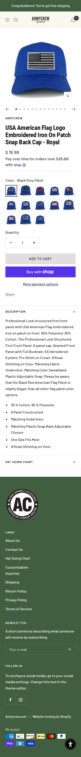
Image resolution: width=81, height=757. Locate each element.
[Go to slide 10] (52, 109)
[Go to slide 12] (60, 109)
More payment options (40, 284)
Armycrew (13, 118)
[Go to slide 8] (44, 109)
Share (10, 294)
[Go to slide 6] (36, 109)
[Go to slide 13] (64, 109)
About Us (12, 540)
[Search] (16, 20)
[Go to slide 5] (32, 109)
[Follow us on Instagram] (21, 700)
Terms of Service (18, 609)
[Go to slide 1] (16, 109)
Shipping (12, 582)
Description (15, 311)
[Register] (69, 649)
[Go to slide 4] (28, 109)
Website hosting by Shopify (52, 717)
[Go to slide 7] (40, 109)
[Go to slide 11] (56, 109)
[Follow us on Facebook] (10, 700)
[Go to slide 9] (48, 109)
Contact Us (14, 549)
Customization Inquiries (16, 570)
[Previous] (7, 109)
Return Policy (16, 591)
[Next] (74, 109)
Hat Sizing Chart (19, 462)
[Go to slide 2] (20, 109)
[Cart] (73, 20)
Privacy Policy (16, 600)
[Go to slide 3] (24, 109)
